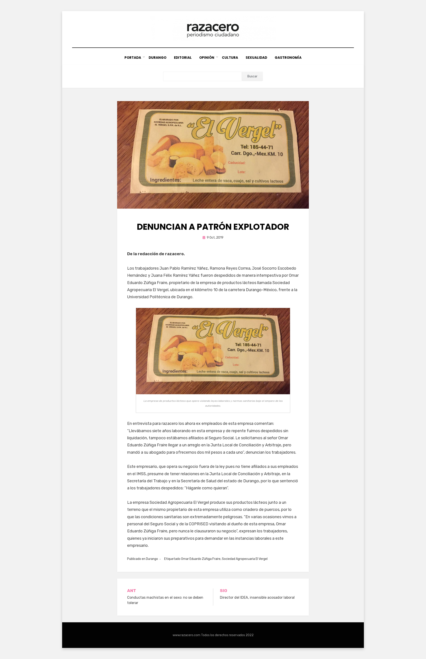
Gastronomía (288, 57)
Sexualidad (256, 57)
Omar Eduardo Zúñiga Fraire (201, 559)
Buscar (252, 76)
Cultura (230, 57)
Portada (132, 57)
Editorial (183, 57)
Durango (157, 57)
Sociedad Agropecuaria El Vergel (245, 559)
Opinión (206, 57)
